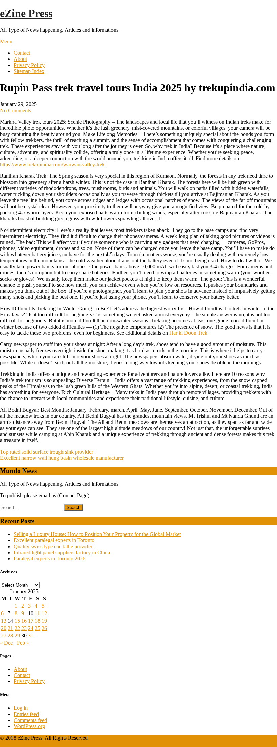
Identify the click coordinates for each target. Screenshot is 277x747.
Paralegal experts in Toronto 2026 (49, 558)
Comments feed (30, 720)
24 (30, 628)
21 (10, 628)
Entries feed (26, 714)
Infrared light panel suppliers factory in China (62, 552)
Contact (22, 53)
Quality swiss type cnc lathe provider (53, 546)
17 (30, 621)
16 (24, 621)
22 (17, 628)
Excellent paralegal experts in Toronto (54, 540)
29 (17, 635)
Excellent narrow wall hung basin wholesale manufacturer (62, 458)
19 (44, 621)
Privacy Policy (29, 65)
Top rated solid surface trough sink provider (46, 452)
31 (30, 635)
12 (44, 613)
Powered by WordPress (25, 744)
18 (37, 621)
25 (37, 628)
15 (17, 621)
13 (3, 621)
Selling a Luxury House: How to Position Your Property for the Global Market (97, 534)
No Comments (15, 110)
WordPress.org (29, 726)
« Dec (6, 643)
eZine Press (26, 13)
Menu (6, 41)
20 (3, 628)
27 (3, 635)
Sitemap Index (29, 71)
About (20, 59)
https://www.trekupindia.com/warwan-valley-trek (52, 164)
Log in (21, 708)
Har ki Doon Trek (188, 333)
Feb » (23, 643)
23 (24, 628)
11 (37, 613)
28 (10, 635)
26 (44, 628)
